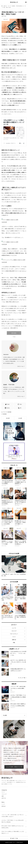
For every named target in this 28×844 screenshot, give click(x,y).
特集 (14, 642)
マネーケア (5, 412)
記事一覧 (4, 798)
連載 (3, 796)
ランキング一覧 (21, 677)
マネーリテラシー (14, 633)
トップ (3, 804)
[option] (14, 566)
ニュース (14, 628)
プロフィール (20, 366)
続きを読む (14, 333)
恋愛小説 (14, 639)
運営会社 (4, 806)
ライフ (14, 636)
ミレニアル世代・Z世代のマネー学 (14, 767)
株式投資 (9, 412)
